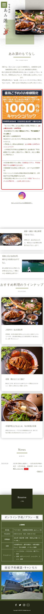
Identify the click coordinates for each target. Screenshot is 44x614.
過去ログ (40, 471)
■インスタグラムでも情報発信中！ (22, 203)
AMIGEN (20, 610)
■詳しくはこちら (18, 468)
